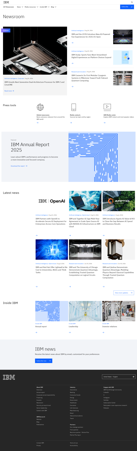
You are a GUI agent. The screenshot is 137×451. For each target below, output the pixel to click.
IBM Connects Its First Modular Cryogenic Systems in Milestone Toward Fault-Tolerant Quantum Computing (89, 78)
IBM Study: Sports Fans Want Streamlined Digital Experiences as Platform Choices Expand (91, 56)
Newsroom (8, 7)
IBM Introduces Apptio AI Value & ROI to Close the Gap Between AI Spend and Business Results (119, 221)
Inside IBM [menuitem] (43, 7)
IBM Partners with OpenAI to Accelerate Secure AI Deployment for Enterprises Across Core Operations (51, 221)
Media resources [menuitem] (30, 7)
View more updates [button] (121, 293)
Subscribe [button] (125, 7)
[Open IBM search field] (132, 2)
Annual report (41, 326)
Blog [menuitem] (52, 7)
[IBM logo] (7, 2)
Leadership (73, 326)
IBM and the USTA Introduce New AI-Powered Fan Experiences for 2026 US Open (90, 35)
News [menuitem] (19, 7)
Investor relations (109, 326)
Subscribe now (41, 361)
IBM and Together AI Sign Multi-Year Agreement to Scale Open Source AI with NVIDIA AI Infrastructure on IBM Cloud (84, 222)
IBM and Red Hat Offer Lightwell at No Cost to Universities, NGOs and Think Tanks (51, 270)
